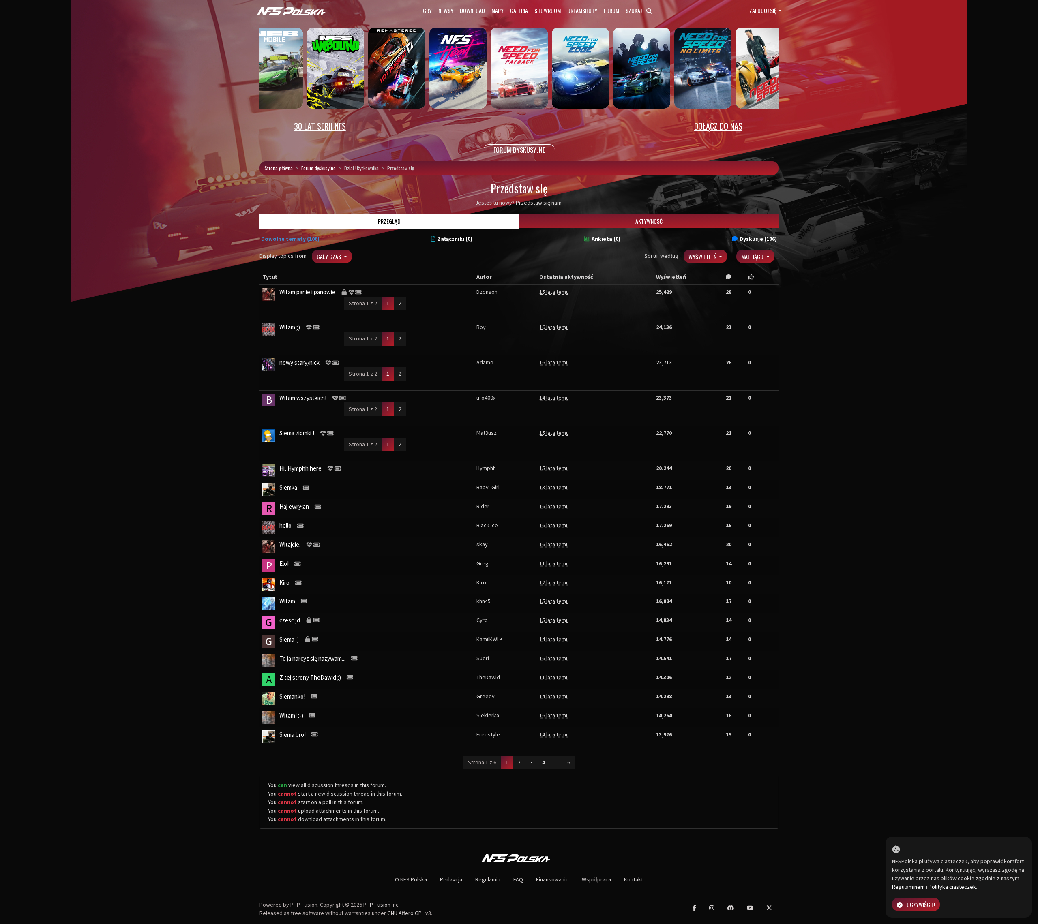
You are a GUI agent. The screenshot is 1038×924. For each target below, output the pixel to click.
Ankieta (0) (606, 238)
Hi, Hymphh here (300, 468)
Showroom (547, 10)
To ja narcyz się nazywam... (312, 658)
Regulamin (487, 879)
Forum (611, 10)
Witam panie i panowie (307, 292)
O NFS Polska (411, 879)
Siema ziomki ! (296, 433)
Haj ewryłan (294, 506)
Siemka (288, 487)
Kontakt (633, 879)
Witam (287, 601)
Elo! (284, 563)
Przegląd (389, 221)
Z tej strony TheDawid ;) (310, 677)
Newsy (445, 10)
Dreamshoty (582, 10)
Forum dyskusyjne (318, 168)
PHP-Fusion (376, 904)
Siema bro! (292, 734)
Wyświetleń (703, 256)
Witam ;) (289, 327)
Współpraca (596, 879)
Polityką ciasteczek (952, 886)
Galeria (519, 10)
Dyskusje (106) (758, 238)
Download (472, 10)
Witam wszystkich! (302, 398)
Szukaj (634, 10)
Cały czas (329, 256)
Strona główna (278, 168)
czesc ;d (289, 620)
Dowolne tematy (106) (290, 238)
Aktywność (649, 221)
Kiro (284, 582)
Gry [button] (427, 10)
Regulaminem (908, 886)
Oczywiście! (921, 904)
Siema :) (289, 639)
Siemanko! (292, 696)
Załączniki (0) (455, 238)
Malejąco (753, 256)
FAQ (518, 879)
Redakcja (451, 879)
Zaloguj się (762, 10)
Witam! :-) (291, 715)
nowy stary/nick (299, 362)
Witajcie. (289, 544)
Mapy (497, 10)
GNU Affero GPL (405, 913)
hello (285, 525)
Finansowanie (552, 879)
